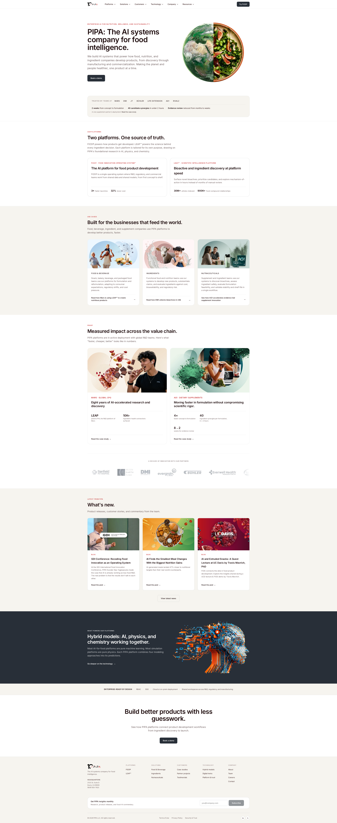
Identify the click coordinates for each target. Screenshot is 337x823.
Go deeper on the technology (100, 664)
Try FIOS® (243, 4)
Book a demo (96, 78)
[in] (243, 818)
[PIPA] (92, 4)
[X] (248, 818)
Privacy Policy (177, 818)
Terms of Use (164, 818)
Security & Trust (191, 818)
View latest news (168, 598)
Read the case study (129, 112)
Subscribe (236, 803)
